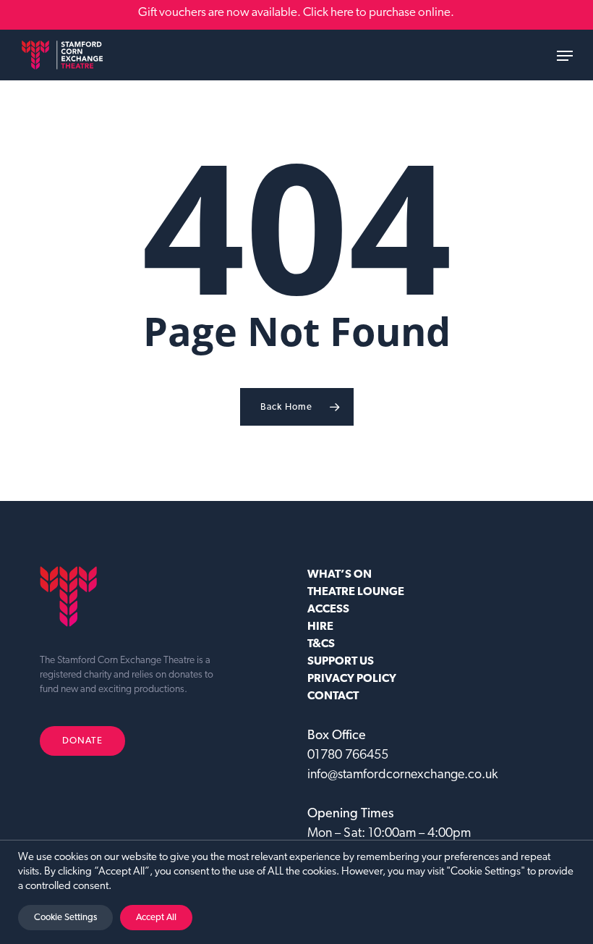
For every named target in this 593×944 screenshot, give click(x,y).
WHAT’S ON (339, 575)
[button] (565, 56)
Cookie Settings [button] (65, 917)
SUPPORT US (340, 661)
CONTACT (333, 696)
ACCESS (328, 609)
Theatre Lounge (355, 592)
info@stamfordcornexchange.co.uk (402, 775)
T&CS (321, 644)
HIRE (320, 627)
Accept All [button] (156, 917)
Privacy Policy (351, 679)
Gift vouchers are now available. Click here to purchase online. (296, 13)
